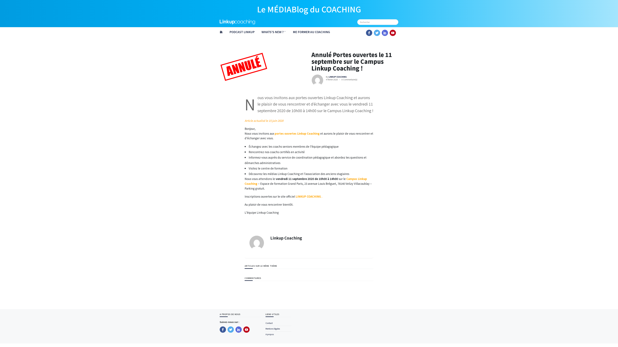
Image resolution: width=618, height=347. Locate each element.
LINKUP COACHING (309, 196)
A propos (270, 334)
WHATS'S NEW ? (273, 32)
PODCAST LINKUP (242, 32)
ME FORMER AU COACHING (311, 32)
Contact (269, 323)
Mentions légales (273, 328)
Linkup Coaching (286, 238)
